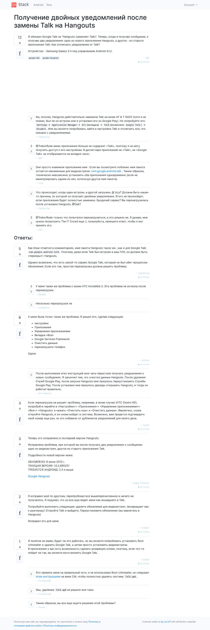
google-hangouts (50, 58)
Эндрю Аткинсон (141, 483)
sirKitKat (145, 360)
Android (38, 4)
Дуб (40, 158)
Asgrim (146, 425)
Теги (49, 4)
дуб (147, 58)
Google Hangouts (39, 476)
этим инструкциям (48, 576)
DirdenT (145, 528)
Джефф (42, 294)
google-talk (34, 58)
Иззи (41, 183)
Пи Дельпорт (45, 580)
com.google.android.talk (106, 171)
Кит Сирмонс (45, 393)
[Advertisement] (88, 87)
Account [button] (189, 4)
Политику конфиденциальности (59, 625)
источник (144, 62)
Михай (146, 559)
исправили (44, 307)
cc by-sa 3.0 (164, 621)
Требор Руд (44, 137)
